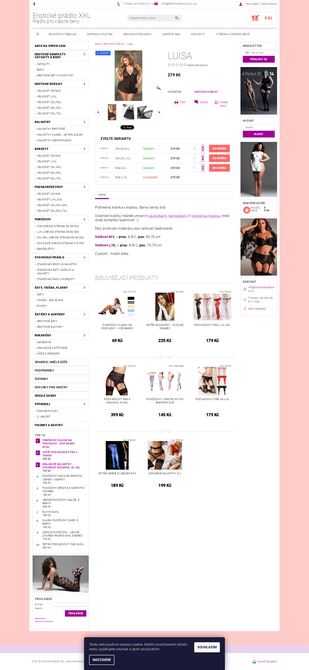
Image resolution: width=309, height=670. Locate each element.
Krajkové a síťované (52, 347)
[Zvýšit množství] (203, 147)
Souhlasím (207, 647)
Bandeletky (45, 248)
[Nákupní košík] (246, 210)
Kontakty (198, 34)
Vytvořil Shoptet (266, 661)
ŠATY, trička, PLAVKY (51, 287)
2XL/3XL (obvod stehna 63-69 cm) (60, 237)
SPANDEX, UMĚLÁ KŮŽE (51, 362)
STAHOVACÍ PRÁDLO (49, 257)
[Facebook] (35, 4)
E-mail (39, 604)
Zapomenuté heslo (44, 621)
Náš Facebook (257, 308)
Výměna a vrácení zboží (233, 34)
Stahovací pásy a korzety (56, 279)
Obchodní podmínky (137, 34)
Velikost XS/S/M (49, 90)
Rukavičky (43, 335)
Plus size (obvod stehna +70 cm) (60, 243)
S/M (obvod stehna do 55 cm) (58, 226)
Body (41, 69)
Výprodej (42, 404)
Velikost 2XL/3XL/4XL (52, 205)
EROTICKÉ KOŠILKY (48, 84)
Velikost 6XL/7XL (49, 113)
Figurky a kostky (49, 425)
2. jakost (44, 416)
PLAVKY (42, 305)
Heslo (38, 608)
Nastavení (102, 660)
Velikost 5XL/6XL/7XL (52, 210)
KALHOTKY (43, 122)
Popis (102, 194)
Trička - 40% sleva (50, 300)
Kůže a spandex (48, 353)
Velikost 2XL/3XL (49, 102)
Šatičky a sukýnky (50, 314)
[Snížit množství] (203, 150)
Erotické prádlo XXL (62, 18)
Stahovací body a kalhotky (57, 264)
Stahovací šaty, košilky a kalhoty (55, 271)
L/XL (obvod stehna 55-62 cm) (58, 231)
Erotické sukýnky (50, 326)
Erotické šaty (47, 321)
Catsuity (43, 64)
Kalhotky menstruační (54, 140)
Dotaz (204, 102)
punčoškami (177, 216)
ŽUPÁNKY (41, 379)
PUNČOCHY (43, 219)
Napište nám (171, 34)
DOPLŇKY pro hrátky (51, 387)
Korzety (41, 149)
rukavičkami (157, 216)
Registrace (269, 4)
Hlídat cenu (224, 104)
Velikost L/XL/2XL (49, 199)
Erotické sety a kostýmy (55, 75)
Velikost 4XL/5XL (49, 107)
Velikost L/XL (47, 96)
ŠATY (40, 294)
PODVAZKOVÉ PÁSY (49, 187)
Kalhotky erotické (51, 128)
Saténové (44, 342)
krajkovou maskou (206, 216)
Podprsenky (44, 370)
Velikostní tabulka (62, 34)
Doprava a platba (100, 34)
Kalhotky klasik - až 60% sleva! (60, 134)
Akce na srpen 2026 (50, 46)
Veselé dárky (45, 395)
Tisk (182, 102)
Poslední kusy (47, 410)
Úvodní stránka (38, 34)
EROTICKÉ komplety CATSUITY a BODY (50, 56)
